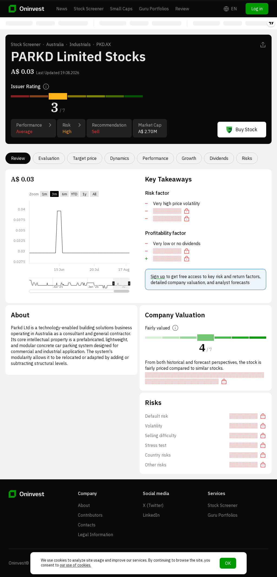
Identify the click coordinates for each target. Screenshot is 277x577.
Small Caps (121, 8)
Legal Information (95, 534)
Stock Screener (89, 8)
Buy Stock (246, 129)
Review (182, 8)
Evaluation (48, 158)
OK (228, 563)
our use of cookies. (75, 565)
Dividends (219, 158)
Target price (85, 158)
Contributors (90, 515)
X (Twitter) (153, 505)
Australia (55, 44)
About (84, 505)
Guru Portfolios (154, 8)
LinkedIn (151, 515)
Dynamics (119, 158)
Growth (189, 158)
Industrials (80, 44)
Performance (155, 158)
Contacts (86, 524)
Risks (247, 158)
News (61, 8)
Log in (257, 8)
